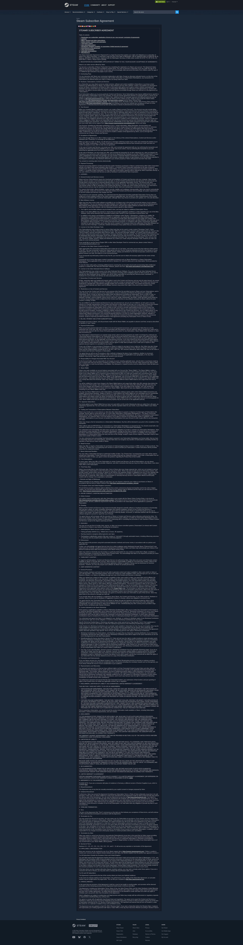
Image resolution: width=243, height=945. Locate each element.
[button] (68, 12)
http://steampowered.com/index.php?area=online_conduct (105, 100)
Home (78, 18)
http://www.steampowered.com (94, 98)
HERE (131, 778)
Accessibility (148, 931)
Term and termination (87, 49)
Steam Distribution (121, 937)
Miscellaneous (85, 52)
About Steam (120, 928)
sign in (168, 1)
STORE (86, 5)
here (86, 784)
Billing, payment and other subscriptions (93, 40)
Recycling (135, 937)
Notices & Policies (150, 934)
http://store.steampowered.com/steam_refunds (93, 101)
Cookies (147, 937)
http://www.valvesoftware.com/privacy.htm (98, 103)
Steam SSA (119, 931)
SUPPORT (111, 5)
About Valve (136, 928)
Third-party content (87, 43)
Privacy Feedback (81, 919)
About (104, 5)
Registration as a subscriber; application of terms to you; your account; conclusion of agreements (110, 37)
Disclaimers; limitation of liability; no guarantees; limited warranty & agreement (104, 46)
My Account (165, 937)
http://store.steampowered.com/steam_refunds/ (124, 483)
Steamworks (119, 934)
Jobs (134, 931)
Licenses (84, 39)
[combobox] (154, 12)
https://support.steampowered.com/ (133, 851)
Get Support (165, 934)
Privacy (147, 928)
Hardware (135, 934)
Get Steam (165, 928)
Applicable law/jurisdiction (89, 51)
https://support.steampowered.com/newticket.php (120, 123)
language (174, 1)
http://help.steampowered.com (135, 879)
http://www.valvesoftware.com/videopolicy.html (139, 266)
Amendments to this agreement (90, 48)
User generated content (88, 45)
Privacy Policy (118, 588)
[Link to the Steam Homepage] (71, 6)
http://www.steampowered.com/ (137, 797)
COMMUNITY (95, 5)
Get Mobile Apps (166, 931)
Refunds (147, 940)
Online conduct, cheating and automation (93, 42)
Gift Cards (119, 940)
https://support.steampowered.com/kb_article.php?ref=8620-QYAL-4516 (104, 491)
